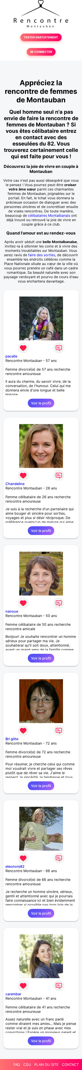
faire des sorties (41, 255)
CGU (27, 1064)
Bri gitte (11, 739)
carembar (13, 994)
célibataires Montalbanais (49, 215)
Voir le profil (41, 403)
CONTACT (70, 1064)
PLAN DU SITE (46, 1064)
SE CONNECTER (41, 51)
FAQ (16, 1064)
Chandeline (14, 484)
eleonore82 (14, 866)
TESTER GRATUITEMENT (41, 37)
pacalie (11, 356)
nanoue (11, 611)
